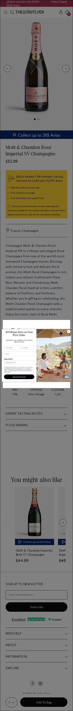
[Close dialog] (69, 331)
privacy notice (7, 371)
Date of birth (8, 359)
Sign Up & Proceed (19, 377)
